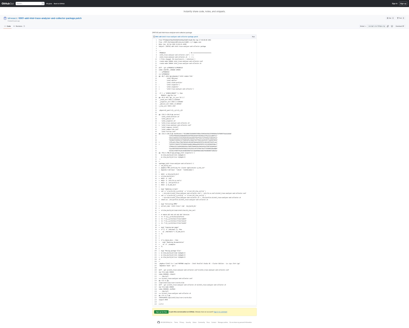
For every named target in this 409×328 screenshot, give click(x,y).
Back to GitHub (59, 3)
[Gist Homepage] (8, 3)
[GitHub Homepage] (158, 322)
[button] (388, 26)
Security (188, 322)
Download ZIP (400, 26)
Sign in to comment (220, 312)
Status (194, 322)
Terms (176, 322)
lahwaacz (12, 18)
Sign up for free (161, 312)
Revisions (20, 26)
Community (201, 322)
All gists (49, 3)
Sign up (403, 3)
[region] (204, 172)
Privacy (182, 322)
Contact (213, 322)
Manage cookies (223, 322)
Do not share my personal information (241, 322)
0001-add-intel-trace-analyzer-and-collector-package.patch (50, 18)
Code (9, 26)
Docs (208, 322)
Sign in (394, 3)
